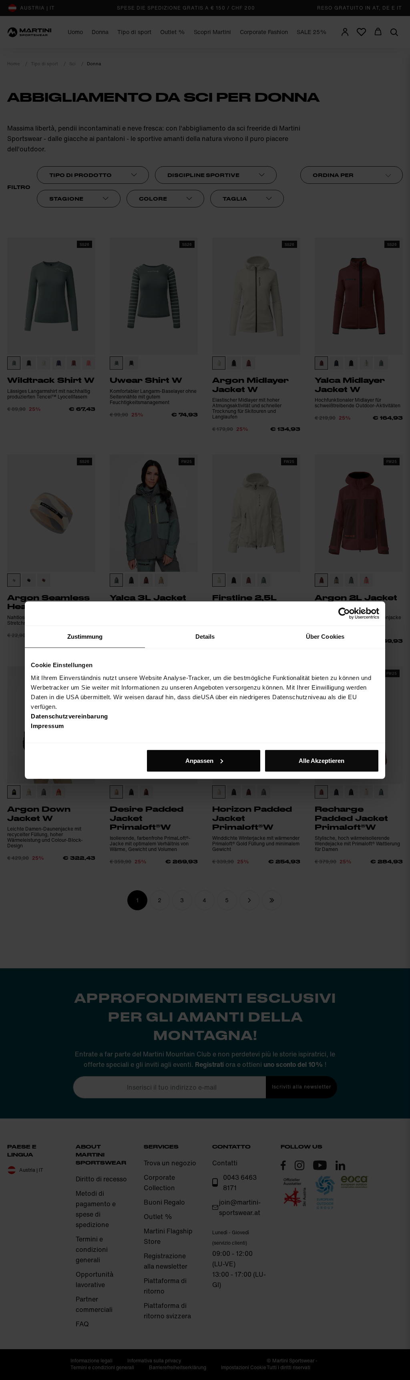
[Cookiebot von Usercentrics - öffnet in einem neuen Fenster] (344, 614)
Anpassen (199, 760)
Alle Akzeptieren (321, 760)
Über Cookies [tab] (325, 636)
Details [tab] (205, 636)
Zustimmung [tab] (85, 636)
